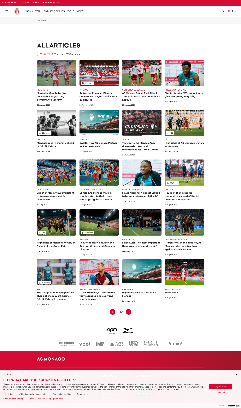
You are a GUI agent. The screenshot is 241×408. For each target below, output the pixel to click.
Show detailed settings (14, 399)
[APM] (112, 330)
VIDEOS (81, 11)
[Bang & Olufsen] (151, 343)
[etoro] (175, 343)
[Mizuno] (128, 330)
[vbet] (84, 343)
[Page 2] (128, 312)
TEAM (38, 11)
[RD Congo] (66, 343)
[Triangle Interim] (116, 343)
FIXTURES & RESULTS (54, 11)
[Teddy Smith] (133, 343)
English (7, 374)
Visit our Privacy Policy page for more (46, 399)
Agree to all (220, 386)
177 (122, 311)
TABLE (71, 11)
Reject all (220, 392)
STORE (36, 3)
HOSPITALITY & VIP (50, 3)
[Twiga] (100, 343)
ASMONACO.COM (9, 3)
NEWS (29, 11)
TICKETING (25, 3)
